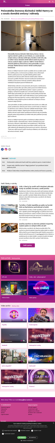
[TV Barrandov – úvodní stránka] (3, 2)
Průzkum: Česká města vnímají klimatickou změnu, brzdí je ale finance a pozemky (29, 170)
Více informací (29, 428)
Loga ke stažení (5, 414)
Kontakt (3, 421)
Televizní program (5, 407)
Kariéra (3, 412)
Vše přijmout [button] (22, 437)
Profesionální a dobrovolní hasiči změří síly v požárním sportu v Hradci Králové (29, 162)
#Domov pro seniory (16, 19)
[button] (27, 440)
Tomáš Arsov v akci (33, 409)
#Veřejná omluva (39, 19)
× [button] (53, 423)
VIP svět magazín (32, 407)
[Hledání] (53, 1)
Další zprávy (27, 245)
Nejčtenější (12, 158)
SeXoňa (30, 414)
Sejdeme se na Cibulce (33, 411)
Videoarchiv (4, 409)
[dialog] (27, 432)
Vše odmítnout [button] (32, 437)
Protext (27, 5)
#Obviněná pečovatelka (28, 19)
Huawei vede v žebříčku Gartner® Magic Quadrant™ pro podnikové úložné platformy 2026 (27, 166)
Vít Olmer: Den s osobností (35, 412)
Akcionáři (3, 411)
